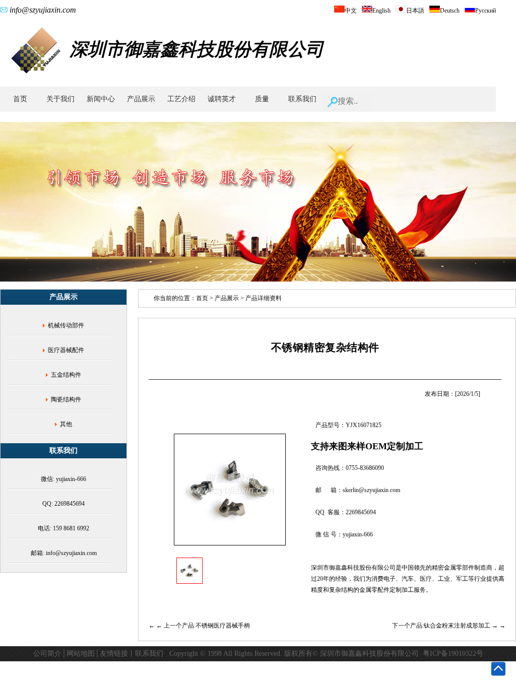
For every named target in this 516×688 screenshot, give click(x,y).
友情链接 (114, 653)
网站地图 (81, 653)
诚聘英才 (222, 99)
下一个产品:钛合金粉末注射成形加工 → (445, 625)
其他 (66, 424)
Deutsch (450, 10)
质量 (262, 99)
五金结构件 (66, 374)
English (381, 10)
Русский (485, 10)
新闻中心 (101, 99)
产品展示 (141, 99)
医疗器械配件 (66, 350)
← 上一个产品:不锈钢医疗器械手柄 (203, 625)
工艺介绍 (181, 99)
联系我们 (302, 99)
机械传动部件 (66, 325)
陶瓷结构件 (66, 399)
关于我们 (60, 99)
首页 (20, 99)
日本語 (415, 10)
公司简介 (47, 653)
